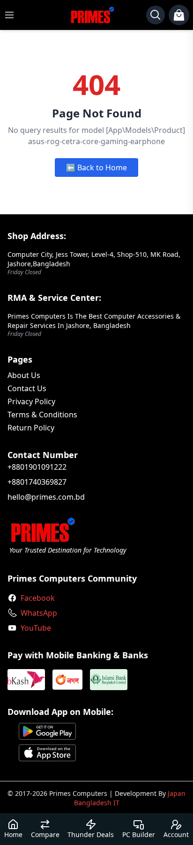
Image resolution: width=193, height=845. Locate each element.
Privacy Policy (31, 401)
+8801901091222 (37, 467)
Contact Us (26, 388)
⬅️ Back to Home (96, 167)
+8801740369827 (37, 482)
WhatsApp (39, 613)
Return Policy (30, 427)
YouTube (36, 628)
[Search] (155, 15)
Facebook (38, 598)
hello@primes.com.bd (46, 497)
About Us (23, 375)
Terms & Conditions (42, 414)
